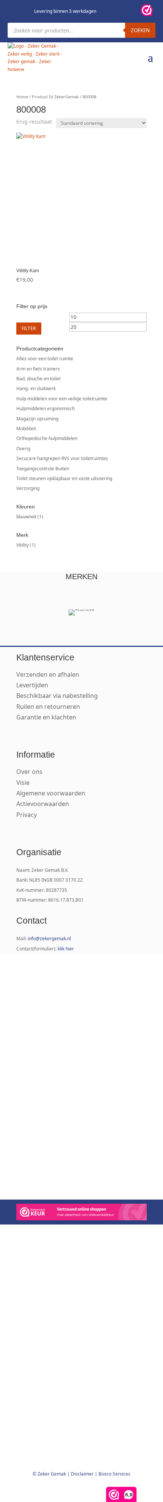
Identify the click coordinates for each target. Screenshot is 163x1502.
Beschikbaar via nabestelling (57, 695)
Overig (23, 448)
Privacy (26, 815)
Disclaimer (82, 1474)
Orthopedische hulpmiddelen (46, 438)
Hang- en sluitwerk (36, 388)
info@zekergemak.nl (49, 938)
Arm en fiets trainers (38, 369)
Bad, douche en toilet (38, 378)
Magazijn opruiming (37, 418)
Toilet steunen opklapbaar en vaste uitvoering (64, 478)
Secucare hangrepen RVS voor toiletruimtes (62, 458)
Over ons (29, 771)
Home (22, 96)
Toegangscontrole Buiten (42, 468)
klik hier (66, 949)
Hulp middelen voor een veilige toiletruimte (61, 398)
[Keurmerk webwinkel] (147, 11)
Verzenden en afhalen (47, 674)
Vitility (22, 545)
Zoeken (140, 30)
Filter (29, 328)
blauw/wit (26, 516)
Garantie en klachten (46, 717)
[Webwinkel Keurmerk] (81, 1213)
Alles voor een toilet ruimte (44, 358)
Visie (23, 782)
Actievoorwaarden (42, 804)
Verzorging (27, 488)
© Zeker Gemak (49, 1474)
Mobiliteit (26, 428)
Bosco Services (114, 1474)
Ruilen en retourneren (48, 706)
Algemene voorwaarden (50, 793)
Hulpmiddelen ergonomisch (45, 408)
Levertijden (32, 685)
